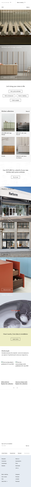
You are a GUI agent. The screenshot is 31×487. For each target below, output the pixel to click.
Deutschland (12, 453)
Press (16, 463)
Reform (27, 7)
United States (4, 453)
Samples (3, 465)
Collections (4, 461)
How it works (4, 476)
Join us (16, 468)
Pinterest (17, 476)
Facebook (17, 481)
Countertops (4, 463)
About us (17, 458)
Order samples (15, 100)
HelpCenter (4, 481)
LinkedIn (17, 479)
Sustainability (18, 461)
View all (27, 111)
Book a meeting (22, 95)
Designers (4, 458)
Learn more (15, 339)
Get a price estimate (15, 91)
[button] (8, 372)
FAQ (2, 479)
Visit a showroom (9, 95)
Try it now (15, 177)
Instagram (17, 474)
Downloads (17, 465)
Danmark (20, 453)
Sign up (27, 445)
